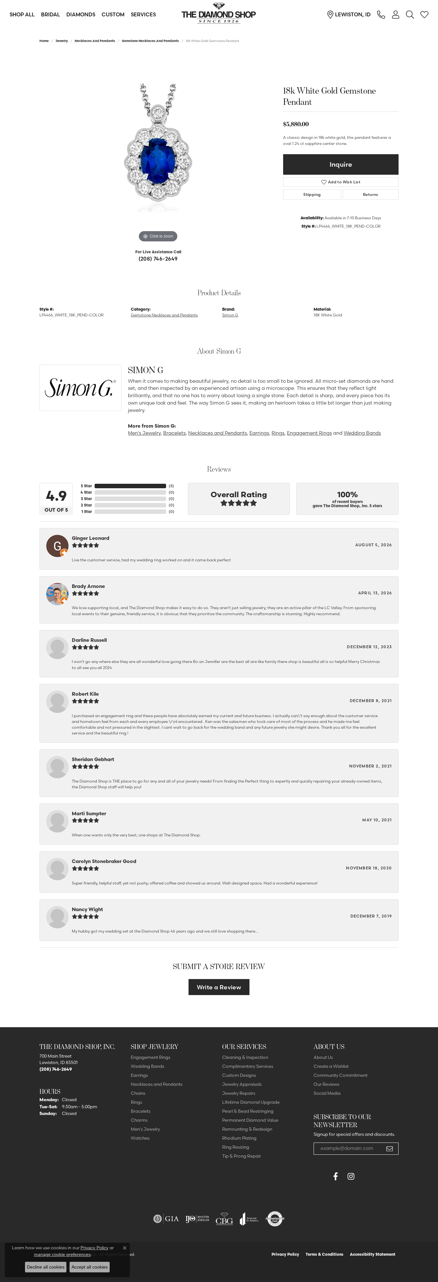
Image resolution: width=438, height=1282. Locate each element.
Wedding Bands (362, 433)
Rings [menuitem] (136, 1102)
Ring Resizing (235, 1147)
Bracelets (174, 433)
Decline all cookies (45, 1266)
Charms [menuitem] (139, 1120)
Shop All (22, 14)
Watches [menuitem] (140, 1138)
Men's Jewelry (144, 433)
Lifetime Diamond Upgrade (251, 1102)
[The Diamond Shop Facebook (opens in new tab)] (320, 1176)
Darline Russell (89, 640)
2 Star (86, 505)
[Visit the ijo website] (197, 1219)
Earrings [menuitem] (139, 1075)
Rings (278, 433)
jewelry (61, 41)
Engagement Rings (309, 433)
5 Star (86, 485)
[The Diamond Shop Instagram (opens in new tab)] (366, 1176)
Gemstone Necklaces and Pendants (150, 41)
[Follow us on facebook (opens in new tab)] (335, 1176)
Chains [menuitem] (138, 1093)
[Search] (410, 14)
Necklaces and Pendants (95, 41)
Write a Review (219, 987)
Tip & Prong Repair (241, 1156)
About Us (323, 1057)
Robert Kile (85, 694)
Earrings (259, 433)
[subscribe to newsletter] (389, 1148)
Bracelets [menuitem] (140, 1111)
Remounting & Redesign (247, 1129)
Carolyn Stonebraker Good (104, 861)
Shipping (312, 194)
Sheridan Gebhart (93, 759)
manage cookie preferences (62, 1254)
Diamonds (80, 14)
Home (44, 41)
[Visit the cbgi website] (224, 1219)
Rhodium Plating (239, 1138)
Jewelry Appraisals (242, 1084)
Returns (370, 194)
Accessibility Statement (372, 1254)
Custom (113, 14)
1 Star (86, 511)
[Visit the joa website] (249, 1219)
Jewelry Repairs (238, 1093)
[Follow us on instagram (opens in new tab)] (350, 1176)
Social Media (327, 1093)
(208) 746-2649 (158, 259)
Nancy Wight (87, 909)
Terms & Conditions (324, 1254)
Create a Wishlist (331, 1066)
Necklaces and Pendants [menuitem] (156, 1084)
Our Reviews (326, 1084)
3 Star (86, 498)
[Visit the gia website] (166, 1219)
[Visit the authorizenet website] (275, 1219)
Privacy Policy (285, 1254)
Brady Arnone (88, 586)
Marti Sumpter (89, 813)
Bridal (50, 14)
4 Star (86, 492)
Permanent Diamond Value (250, 1120)
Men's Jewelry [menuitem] (145, 1129)
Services (143, 14)
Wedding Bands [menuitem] (147, 1066)
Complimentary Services (247, 1066)
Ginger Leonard (90, 538)
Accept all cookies (90, 1266)
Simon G (230, 315)
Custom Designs (239, 1075)
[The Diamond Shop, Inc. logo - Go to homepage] (219, 14)
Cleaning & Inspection (245, 1057)
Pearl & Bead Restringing (248, 1111)
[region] (158, 148)
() (171, 485)
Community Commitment (340, 1075)
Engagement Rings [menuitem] (150, 1057)
